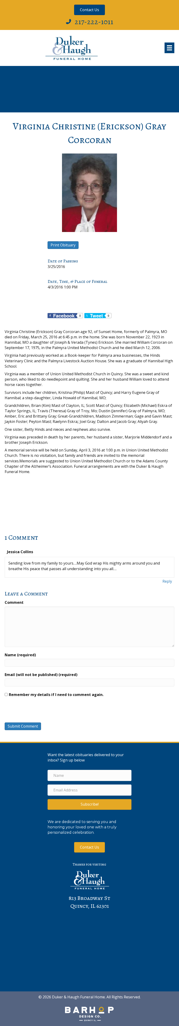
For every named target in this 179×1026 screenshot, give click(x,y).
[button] (89, 804)
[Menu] (169, 47)
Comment (14, 602)
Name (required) (20, 654)
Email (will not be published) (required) (41, 674)
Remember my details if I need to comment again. (56, 694)
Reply (167, 581)
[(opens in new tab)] (89, 1013)
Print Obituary (63, 245)
